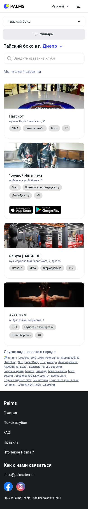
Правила (11, 442)
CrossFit (24, 357)
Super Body (32, 362)
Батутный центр (13, 371)
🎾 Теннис (10, 357)
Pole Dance (52, 357)
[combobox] (44, 21)
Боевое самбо (57, 371)
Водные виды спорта (17, 380)
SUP (20, 362)
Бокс (71, 371)
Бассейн (56, 366)
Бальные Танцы (39, 366)
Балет (24, 366)
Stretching (10, 362)
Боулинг (9, 375)
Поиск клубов (15, 422)
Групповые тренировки (64, 380)
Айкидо (52, 362)
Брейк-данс (58, 375)
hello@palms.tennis (19, 475)
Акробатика (11, 366)
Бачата (29, 371)
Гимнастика (40, 380)
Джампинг (49, 384)
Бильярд (41, 371)
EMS (33, 357)
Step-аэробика (70, 357)
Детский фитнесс (29, 384)
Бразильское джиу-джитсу (33, 375)
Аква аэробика (67, 362)
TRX (42, 362)
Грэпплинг (10, 384)
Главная (10, 413)
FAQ (7, 432)
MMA (40, 357)
